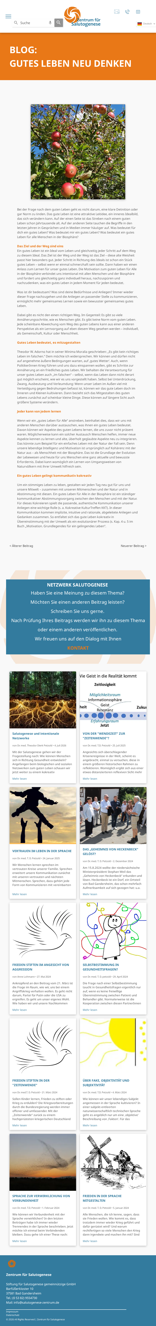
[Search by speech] (50, 23)
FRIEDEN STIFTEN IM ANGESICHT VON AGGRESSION (40, 967)
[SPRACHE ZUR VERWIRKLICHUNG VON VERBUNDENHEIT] (43, 1162)
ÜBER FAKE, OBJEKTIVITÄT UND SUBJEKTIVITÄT (106, 1082)
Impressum (12, 1311)
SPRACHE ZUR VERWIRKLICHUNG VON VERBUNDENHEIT (41, 1198)
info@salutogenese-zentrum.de (36, 1302)
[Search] (58, 23)
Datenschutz (12, 1315)
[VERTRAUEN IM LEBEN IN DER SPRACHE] (43, 815)
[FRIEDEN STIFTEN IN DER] (43, 1046)
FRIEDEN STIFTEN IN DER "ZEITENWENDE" (31, 1082)
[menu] (8, 16)
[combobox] (33, 23)
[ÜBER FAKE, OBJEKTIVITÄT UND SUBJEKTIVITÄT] (113, 1046)
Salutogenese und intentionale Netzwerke (35, 735)
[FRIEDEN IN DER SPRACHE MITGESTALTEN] (113, 1162)
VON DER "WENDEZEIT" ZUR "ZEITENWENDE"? (104, 735)
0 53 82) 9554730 (25, 1298)
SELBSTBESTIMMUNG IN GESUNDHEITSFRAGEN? (101, 967)
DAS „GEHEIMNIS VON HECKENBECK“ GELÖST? (110, 851)
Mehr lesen (19, 778)
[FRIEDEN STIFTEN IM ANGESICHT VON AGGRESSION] (43, 931)
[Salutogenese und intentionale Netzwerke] (43, 699)
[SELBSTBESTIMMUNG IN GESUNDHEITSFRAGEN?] (113, 931)
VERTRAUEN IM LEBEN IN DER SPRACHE (42, 851)
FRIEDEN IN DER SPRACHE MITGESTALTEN (102, 1198)
